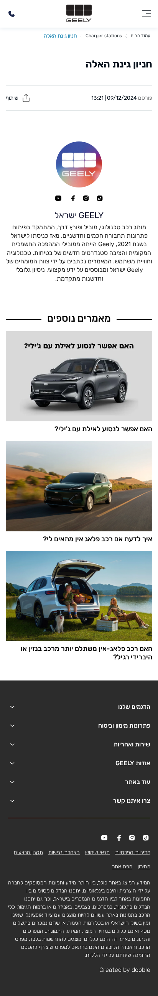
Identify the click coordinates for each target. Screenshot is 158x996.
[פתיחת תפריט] (146, 13)
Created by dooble (124, 969)
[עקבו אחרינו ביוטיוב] (58, 198)
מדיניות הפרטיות (132, 852)
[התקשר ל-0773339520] (11, 13)
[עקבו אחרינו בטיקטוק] (99, 198)
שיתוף (13, 98)
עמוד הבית (140, 35)
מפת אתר (122, 866)
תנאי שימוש (97, 852)
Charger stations (104, 35)
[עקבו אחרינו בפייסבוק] (72, 198)
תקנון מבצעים (28, 852)
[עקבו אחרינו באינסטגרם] (86, 198)
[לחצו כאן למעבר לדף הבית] (79, 14)
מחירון (144, 866)
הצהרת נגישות (64, 852)
